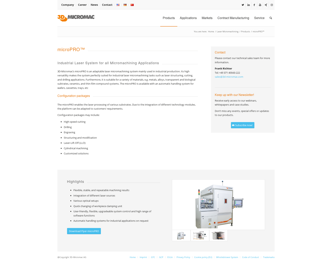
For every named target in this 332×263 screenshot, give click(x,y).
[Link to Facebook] (254, 5)
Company (67, 5)
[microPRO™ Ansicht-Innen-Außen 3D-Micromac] (200, 235)
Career (82, 5)
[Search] (271, 17)
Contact (107, 5)
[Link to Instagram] (272, 5)
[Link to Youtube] (260, 5)
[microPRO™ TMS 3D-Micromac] (218, 204)
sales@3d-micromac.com (229, 76)
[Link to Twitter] (243, 5)
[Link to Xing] (266, 5)
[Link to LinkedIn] (248, 5)
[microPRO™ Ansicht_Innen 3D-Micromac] (218, 235)
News (94, 5)
